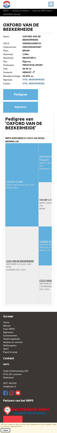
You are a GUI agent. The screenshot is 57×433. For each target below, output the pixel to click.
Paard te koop (10, 352)
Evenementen (10, 335)
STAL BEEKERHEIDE (33, 79)
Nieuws (6, 325)
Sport (6, 349)
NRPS (6, 11)
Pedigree (20, 94)
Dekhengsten (9, 345)
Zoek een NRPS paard (41, 11)
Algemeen (20, 107)
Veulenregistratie (11, 339)
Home (6, 322)
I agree (5, 430)
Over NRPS (9, 329)
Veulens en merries (19, 11)
